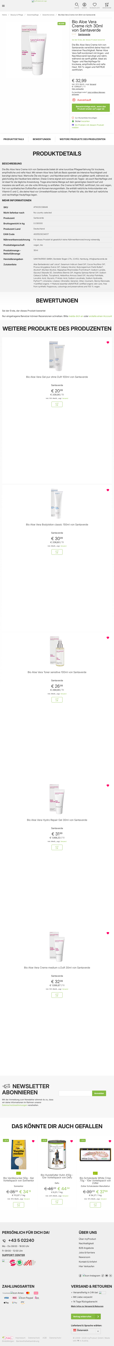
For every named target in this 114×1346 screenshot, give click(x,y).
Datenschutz (34, 1338)
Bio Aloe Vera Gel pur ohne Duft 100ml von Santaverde (57, 377)
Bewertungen (42, 139)
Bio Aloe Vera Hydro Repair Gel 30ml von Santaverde (57, 820)
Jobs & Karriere (87, 1252)
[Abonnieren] (99, 1093)
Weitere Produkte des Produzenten (82, 139)
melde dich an (76, 316)
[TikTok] (102, 1275)
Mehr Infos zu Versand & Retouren (87, 1306)
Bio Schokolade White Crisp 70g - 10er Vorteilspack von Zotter (95, 1180)
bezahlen (85, 121)
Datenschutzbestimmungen (14, 1105)
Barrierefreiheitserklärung (27, 1341)
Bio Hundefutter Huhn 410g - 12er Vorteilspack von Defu (57, 1176)
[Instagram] (91, 1275)
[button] (76, 5)
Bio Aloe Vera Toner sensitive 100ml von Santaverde (57, 672)
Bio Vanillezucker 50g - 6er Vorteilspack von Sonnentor (18, 1179)
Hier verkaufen (78, 89)
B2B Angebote (86, 1248)
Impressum (20, 1338)
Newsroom (84, 1257)
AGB (45, 1338)
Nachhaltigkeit (86, 1243)
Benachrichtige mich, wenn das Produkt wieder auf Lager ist (91, 107)
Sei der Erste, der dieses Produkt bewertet (88, 40)
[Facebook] (80, 1275)
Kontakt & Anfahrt (88, 1261)
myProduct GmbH (95, 1338)
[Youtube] (106, 1275)
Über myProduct (87, 1239)
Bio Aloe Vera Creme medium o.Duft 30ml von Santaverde (57, 967)
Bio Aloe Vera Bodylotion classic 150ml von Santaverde (57, 524)
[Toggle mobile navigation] (3, 6)
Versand (93, 84)
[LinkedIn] (110, 1275)
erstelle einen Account (100, 316)
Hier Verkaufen (86, 1266)
